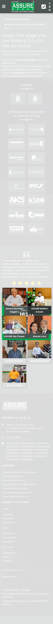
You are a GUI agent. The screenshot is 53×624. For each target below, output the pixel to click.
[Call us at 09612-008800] (44, 7)
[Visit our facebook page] (49, 3)
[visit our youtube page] (49, 6)
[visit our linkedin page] (49, 10)
